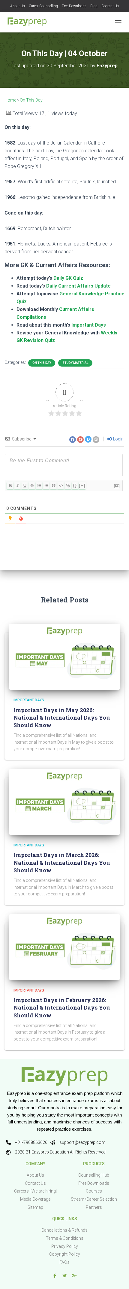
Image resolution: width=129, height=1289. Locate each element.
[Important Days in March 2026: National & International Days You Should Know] (64, 801)
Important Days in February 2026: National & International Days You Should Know (62, 1007)
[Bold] (10, 485)
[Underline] (24, 485)
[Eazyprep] (29, 22)
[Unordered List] (46, 485)
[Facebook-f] (54, 1276)
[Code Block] (60, 485)
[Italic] (17, 485)
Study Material (75, 362)
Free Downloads (74, 6)
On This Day (31, 100)
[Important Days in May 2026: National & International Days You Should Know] (64, 656)
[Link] (67, 485)
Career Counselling (43, 6)
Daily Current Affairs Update (78, 286)
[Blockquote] (53, 485)
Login (118, 439)
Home (10, 100)
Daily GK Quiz (68, 278)
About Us (17, 6)
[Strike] (31, 485)
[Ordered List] (39, 485)
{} (75, 485)
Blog (94, 6)
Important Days (88, 325)
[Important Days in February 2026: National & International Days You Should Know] (64, 946)
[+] (82, 485)
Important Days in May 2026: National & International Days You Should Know (62, 717)
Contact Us (110, 6)
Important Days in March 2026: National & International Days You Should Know (62, 862)
